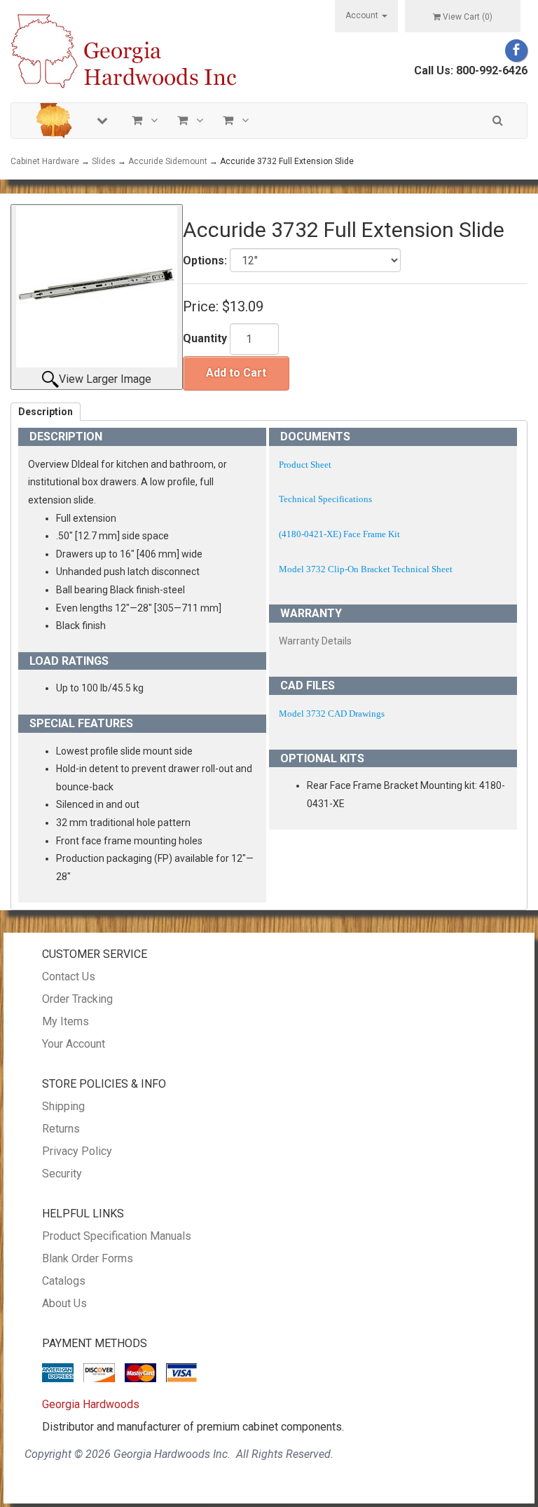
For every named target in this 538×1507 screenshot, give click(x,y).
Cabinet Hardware (45, 161)
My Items (65, 1021)
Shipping (63, 1106)
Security (62, 1173)
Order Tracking (77, 999)
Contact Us (68, 976)
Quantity (205, 338)
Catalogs (63, 1281)
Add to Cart (236, 372)
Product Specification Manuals (116, 1236)
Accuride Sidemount (167, 161)
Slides (104, 161)
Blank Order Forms (87, 1258)
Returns (61, 1128)
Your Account (73, 1043)
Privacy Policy (77, 1151)
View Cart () (467, 17)
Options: (205, 260)
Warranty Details (315, 641)
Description (45, 411)
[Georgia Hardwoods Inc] (123, 50)
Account (362, 15)
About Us (64, 1303)
